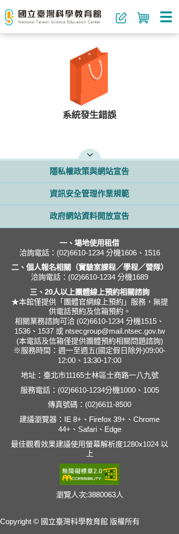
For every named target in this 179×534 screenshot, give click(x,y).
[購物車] (143, 19)
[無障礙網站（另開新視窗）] (89, 474)
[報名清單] (121, 19)
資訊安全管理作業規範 (89, 193)
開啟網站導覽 (89, 154)
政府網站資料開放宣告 (89, 216)
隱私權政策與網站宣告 (89, 171)
